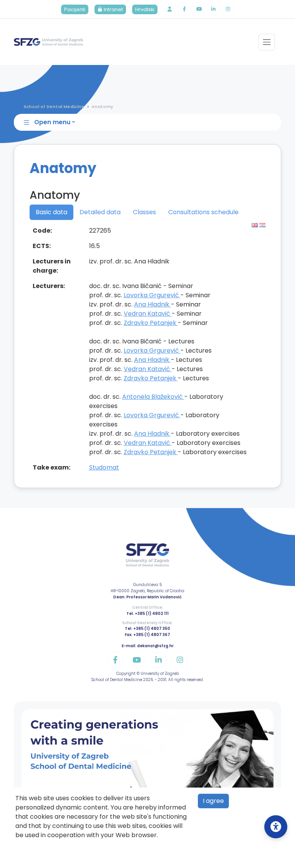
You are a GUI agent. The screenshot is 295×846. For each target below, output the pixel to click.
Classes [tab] (144, 212)
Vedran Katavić (148, 313)
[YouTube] (199, 9)
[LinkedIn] (213, 9)
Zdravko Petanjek (151, 322)
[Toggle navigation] (267, 42)
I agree (213, 800)
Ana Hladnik (152, 304)
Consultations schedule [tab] (203, 212)
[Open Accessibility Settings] (275, 826)
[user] (170, 9)
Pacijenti (74, 9)
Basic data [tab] (51, 212)
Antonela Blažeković (153, 396)
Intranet (113, 9)
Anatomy (102, 106)
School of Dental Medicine (54, 106)
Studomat (104, 467)
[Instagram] (228, 9)
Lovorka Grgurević (152, 295)
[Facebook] (184, 9)
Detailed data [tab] (100, 212)
